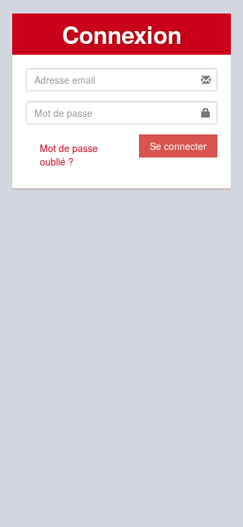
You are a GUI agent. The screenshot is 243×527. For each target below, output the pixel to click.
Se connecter (178, 146)
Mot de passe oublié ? (69, 154)
